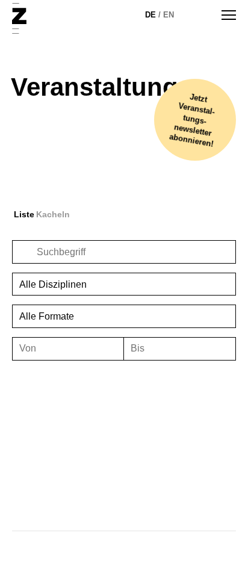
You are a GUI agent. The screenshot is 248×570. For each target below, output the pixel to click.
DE (150, 14)
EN (168, 14)
